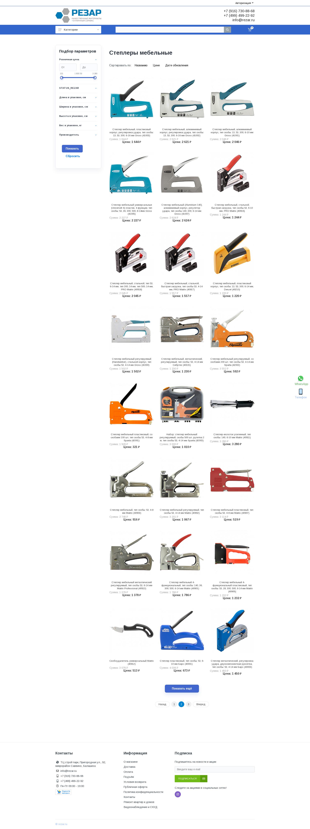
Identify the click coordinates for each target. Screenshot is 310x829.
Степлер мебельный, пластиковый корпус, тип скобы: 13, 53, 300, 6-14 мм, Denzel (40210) (232, 286)
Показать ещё (182, 688)
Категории (71, 29)
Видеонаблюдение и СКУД (140, 807)
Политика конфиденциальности (143, 791)
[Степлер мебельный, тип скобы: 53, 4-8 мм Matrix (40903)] (131, 480)
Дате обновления (176, 65)
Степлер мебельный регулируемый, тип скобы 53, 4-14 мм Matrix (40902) (182, 511)
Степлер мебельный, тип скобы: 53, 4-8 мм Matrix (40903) (131, 511)
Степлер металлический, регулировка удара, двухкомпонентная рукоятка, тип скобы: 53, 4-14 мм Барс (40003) (232, 663)
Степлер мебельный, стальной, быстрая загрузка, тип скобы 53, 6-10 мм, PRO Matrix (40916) (232, 207)
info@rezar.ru (243, 20)
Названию (141, 65)
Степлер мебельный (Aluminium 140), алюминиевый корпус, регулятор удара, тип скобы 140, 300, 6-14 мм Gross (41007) (181, 209)
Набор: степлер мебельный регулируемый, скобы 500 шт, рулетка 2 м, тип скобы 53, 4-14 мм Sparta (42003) (182, 437)
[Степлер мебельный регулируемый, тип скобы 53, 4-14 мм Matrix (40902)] (182, 480)
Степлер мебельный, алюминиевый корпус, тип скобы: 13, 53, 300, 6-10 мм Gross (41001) (232, 132)
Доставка (129, 766)
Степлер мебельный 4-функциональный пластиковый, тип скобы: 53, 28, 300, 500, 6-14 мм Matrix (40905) (232, 587)
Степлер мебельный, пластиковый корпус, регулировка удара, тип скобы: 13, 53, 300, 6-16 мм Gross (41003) (132, 132)
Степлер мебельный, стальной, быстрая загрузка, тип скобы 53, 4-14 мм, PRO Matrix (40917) (182, 286)
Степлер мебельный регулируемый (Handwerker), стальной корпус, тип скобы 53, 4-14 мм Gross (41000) (131, 362)
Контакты (129, 796)
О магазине (131, 761)
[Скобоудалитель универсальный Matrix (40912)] (131, 631)
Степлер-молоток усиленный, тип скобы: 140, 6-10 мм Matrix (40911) (232, 436)
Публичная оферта (135, 786)
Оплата (128, 771)
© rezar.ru (61, 824)
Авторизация (243, 3)
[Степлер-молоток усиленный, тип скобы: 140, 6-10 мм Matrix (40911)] (232, 404)
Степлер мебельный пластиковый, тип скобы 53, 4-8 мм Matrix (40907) (232, 511)
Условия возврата (135, 781)
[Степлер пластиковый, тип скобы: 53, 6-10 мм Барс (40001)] (182, 631)
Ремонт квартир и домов (139, 801)
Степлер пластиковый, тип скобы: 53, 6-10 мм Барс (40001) (182, 662)
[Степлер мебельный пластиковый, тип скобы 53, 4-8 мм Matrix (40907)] (232, 480)
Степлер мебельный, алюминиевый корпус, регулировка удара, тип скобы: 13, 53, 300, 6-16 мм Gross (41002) (182, 132)
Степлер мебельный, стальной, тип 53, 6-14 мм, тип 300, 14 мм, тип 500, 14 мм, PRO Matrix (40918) (131, 286)
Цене (157, 65)
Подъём (129, 776)
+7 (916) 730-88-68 (239, 11)
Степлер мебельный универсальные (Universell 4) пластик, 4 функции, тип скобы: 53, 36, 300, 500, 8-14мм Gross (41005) (131, 209)
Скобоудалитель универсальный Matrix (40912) (131, 662)
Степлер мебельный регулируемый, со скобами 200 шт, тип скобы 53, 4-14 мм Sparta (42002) (232, 362)
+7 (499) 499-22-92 (239, 15)
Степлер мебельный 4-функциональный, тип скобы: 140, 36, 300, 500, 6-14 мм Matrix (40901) (181, 585)
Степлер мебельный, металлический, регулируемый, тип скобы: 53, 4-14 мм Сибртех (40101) (182, 362)
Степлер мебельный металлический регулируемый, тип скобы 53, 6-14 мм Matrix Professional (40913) (131, 585)
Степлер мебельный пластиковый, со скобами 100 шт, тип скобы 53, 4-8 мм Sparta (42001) (132, 437)
